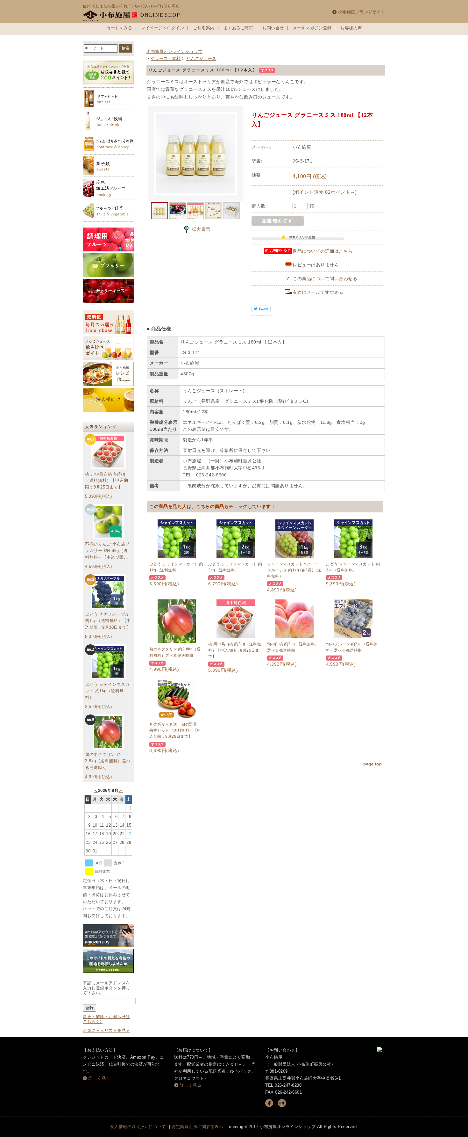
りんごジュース (201, 58)
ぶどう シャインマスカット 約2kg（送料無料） (235, 567)
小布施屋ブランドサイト (361, 12)
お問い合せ (273, 27)
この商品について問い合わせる (325, 278)
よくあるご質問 (238, 27)
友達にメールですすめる (318, 292)
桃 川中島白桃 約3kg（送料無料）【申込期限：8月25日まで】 (106, 481)
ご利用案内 (204, 27)
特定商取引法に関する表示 (197, 1126)
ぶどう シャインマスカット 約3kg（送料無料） (353, 567)
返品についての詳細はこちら (323, 251)
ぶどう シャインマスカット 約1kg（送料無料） (107, 691)
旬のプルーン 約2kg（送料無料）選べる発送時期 (352, 647)
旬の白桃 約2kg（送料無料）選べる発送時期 (293, 647)
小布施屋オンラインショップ (174, 51)
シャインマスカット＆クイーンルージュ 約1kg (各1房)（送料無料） (294, 570)
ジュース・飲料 (166, 58)
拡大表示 (201, 229)
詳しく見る (98, 1078)
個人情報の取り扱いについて (138, 1126)
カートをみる (119, 27)
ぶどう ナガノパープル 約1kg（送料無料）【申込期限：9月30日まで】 (108, 621)
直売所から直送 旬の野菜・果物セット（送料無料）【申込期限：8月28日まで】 (175, 730)
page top (372, 764)
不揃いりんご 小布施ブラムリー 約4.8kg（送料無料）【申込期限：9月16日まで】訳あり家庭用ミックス (108, 551)
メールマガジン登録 (312, 27)
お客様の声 (351, 27)
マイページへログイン (162, 27)
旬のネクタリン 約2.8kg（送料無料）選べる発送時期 (108, 761)
